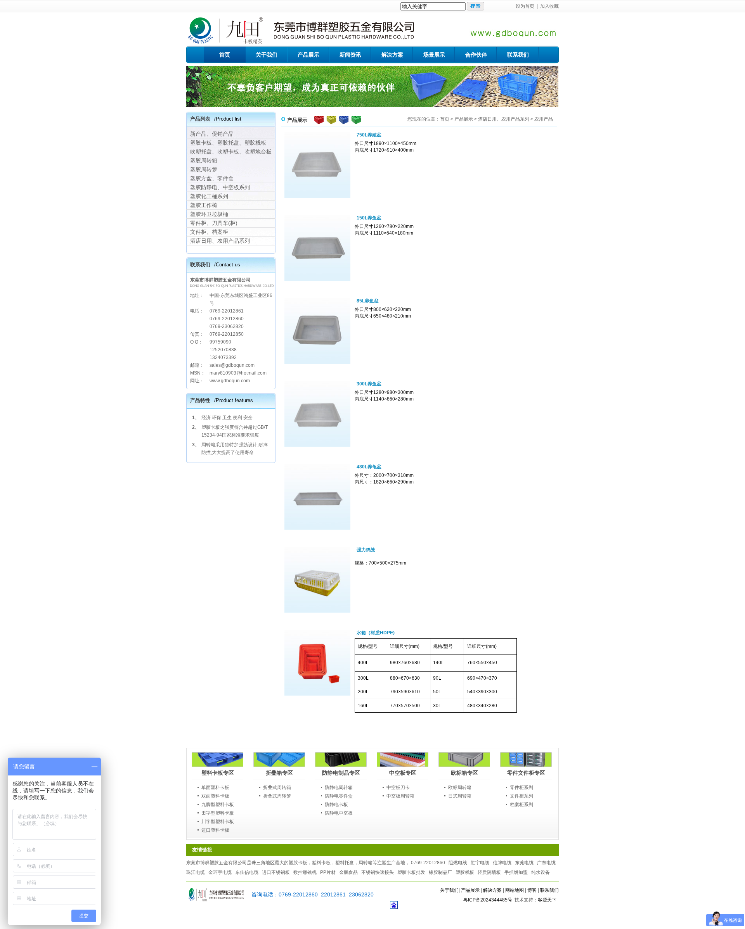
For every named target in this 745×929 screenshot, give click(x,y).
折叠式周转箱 (277, 787)
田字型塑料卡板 (217, 813)
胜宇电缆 (480, 862)
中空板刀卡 (398, 787)
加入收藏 (549, 6)
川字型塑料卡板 (217, 821)
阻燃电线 (458, 862)
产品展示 (463, 119)
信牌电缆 (502, 862)
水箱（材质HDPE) (376, 632)
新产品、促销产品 (212, 134)
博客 (532, 890)
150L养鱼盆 (369, 218)
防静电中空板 (339, 813)
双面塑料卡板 (215, 796)
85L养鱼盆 (368, 301)
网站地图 (514, 890)
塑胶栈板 (465, 872)
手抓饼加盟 (516, 872)
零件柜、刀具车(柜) (213, 223)
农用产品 (543, 119)
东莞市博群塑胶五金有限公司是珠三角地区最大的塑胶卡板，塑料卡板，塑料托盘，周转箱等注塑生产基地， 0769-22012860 (315, 862)
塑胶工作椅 (203, 205)
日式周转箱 (459, 796)
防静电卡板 (336, 804)
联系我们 (549, 890)
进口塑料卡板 (215, 830)
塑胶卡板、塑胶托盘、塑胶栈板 (228, 143)
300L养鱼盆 (369, 384)
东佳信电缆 (246, 872)
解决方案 (492, 890)
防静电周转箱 (339, 787)
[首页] (216, 900)
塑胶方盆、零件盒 (212, 178)
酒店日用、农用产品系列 (220, 241)
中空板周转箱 (400, 796)
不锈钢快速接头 (377, 872)
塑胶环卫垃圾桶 (209, 214)
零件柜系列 (521, 787)
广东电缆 (546, 862)
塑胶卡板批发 (411, 872)
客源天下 (547, 900)
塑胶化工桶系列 (209, 196)
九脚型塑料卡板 (217, 804)
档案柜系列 (521, 804)
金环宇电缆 (220, 872)
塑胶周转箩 (203, 169)
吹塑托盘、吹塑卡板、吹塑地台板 (231, 152)
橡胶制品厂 (440, 872)
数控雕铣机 (305, 872)
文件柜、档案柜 (209, 232)
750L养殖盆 (369, 135)
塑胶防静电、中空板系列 (220, 187)
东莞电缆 (524, 862)
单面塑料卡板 (215, 787)
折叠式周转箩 (277, 796)
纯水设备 (540, 872)
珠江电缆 (195, 872)
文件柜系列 (521, 796)
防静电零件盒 (339, 796)
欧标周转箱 (459, 787)
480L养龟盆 (369, 467)
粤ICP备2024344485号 (487, 900)
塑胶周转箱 (203, 160)
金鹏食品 (348, 872)
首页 (444, 119)
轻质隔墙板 (489, 872)
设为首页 (525, 6)
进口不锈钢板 (276, 872)
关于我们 (449, 890)
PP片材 (328, 872)
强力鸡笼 (366, 550)
